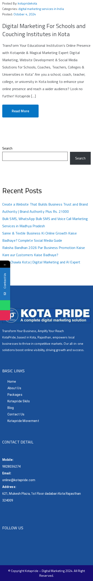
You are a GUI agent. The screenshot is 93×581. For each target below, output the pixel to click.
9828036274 (11, 466)
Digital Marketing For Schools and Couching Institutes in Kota (44, 29)
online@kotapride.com (18, 480)
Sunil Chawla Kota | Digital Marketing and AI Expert (41, 262)
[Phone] (5, 315)
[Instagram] (13, 546)
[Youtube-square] (40, 546)
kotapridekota (27, 3)
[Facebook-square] (4, 546)
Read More (20, 111)
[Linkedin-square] (31, 546)
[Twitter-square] (22, 546)
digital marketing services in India (41, 8)
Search (7, 148)
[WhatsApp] (5, 305)
